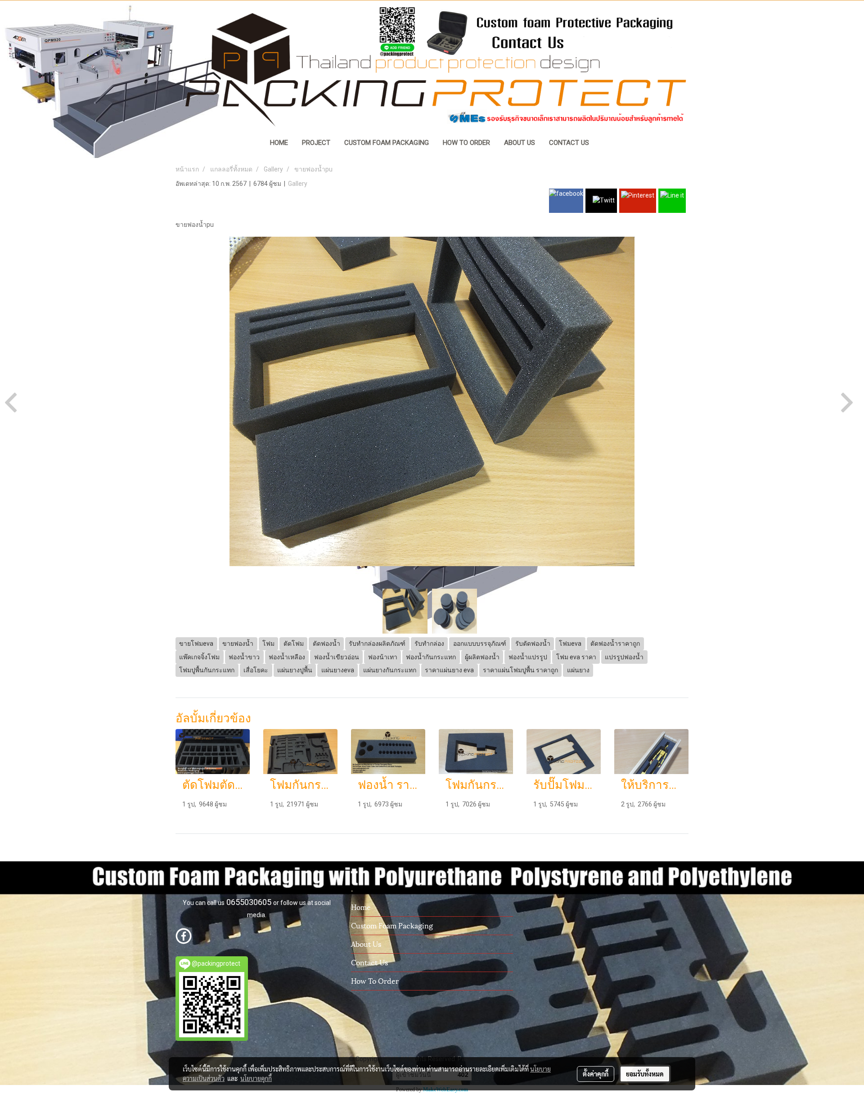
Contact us (369, 962)
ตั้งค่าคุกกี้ (595, 1074)
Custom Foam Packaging (392, 925)
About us (366, 943)
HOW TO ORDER (466, 143)
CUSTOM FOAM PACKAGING (386, 143)
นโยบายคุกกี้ (256, 1078)
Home (361, 906)
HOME (279, 143)
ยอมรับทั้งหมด (645, 1074)
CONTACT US (569, 143)
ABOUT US (519, 143)
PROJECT (316, 143)
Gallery (297, 183)
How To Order (375, 980)
